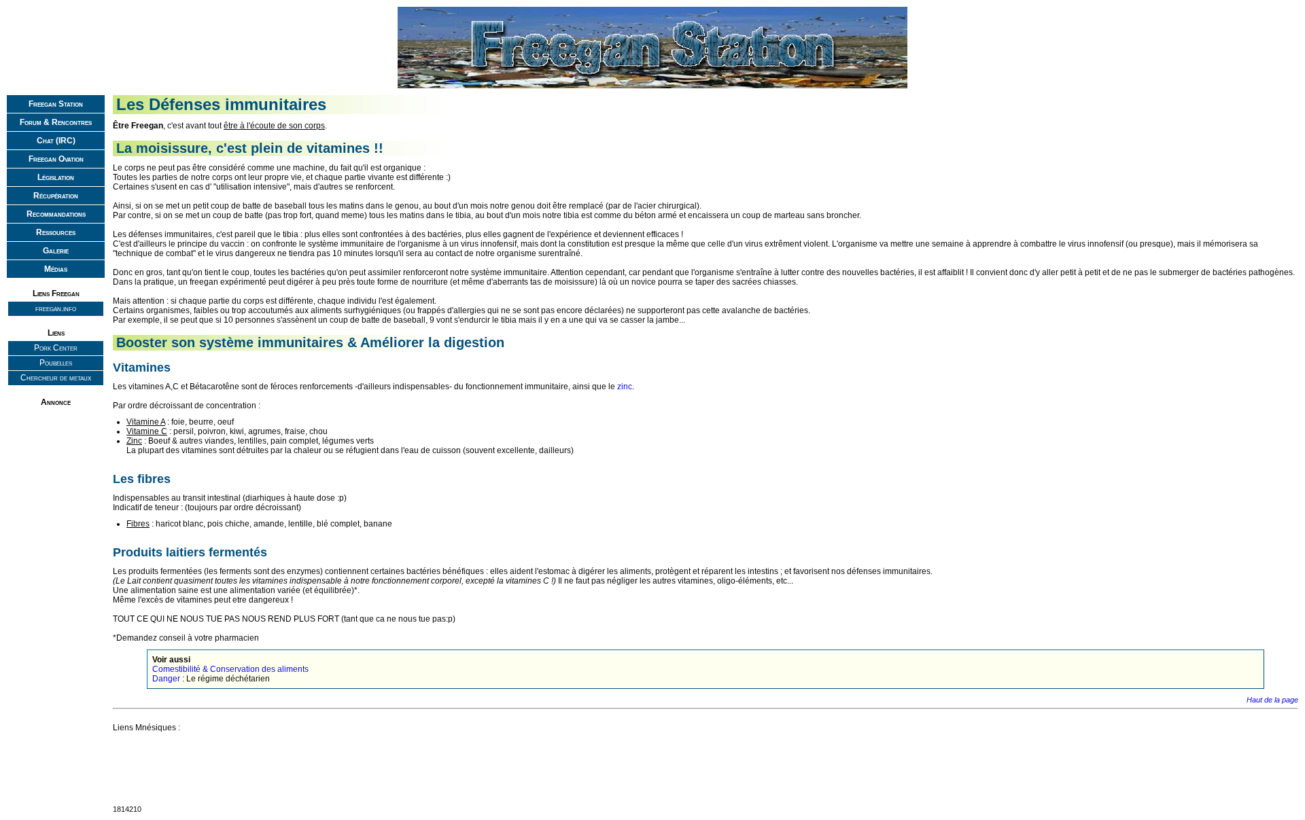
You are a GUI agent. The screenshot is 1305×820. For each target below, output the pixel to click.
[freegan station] (654, 88)
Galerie (56, 250)
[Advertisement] (56, 452)
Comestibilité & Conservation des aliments (230, 669)
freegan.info (55, 308)
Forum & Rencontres (56, 122)
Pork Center (55, 348)
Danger (166, 678)
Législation (55, 177)
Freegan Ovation (56, 159)
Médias (55, 269)
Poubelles (55, 363)
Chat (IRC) (56, 140)
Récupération (55, 195)
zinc (624, 386)
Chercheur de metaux (55, 377)
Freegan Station (56, 104)
